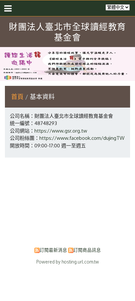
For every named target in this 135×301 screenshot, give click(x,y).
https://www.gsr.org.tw (60, 131)
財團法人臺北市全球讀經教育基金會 (67, 31)
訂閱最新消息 (53, 250)
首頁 (17, 96)
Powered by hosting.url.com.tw (67, 261)
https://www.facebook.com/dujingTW (82, 138)
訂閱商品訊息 (87, 250)
